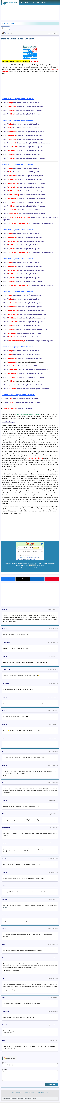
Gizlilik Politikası (19, 1092)
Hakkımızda (31, 1092)
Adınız (4, 1062)
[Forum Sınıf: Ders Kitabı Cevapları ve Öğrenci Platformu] (10, 4)
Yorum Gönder (51, 1084)
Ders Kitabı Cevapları (17, 408)
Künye (13, 1092)
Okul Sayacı (35, 2)
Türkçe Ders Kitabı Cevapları (42, 1092)
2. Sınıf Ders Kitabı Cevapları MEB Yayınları (23, 106)
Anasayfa (6, 23)
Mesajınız (5, 1069)
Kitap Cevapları (24, 2)
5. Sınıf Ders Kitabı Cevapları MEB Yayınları (22, 237)
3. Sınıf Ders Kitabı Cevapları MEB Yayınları (22, 135)
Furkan (7, 33)
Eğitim (12, 23)
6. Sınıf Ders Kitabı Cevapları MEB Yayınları (21, 262)
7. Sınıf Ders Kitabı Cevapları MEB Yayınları (21, 299)
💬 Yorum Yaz (5, 28)
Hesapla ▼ (44, 2)
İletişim (26, 1092)
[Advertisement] (30, 10)
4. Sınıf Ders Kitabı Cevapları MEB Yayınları (21, 168)
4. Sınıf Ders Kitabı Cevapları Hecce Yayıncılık (24, 183)
